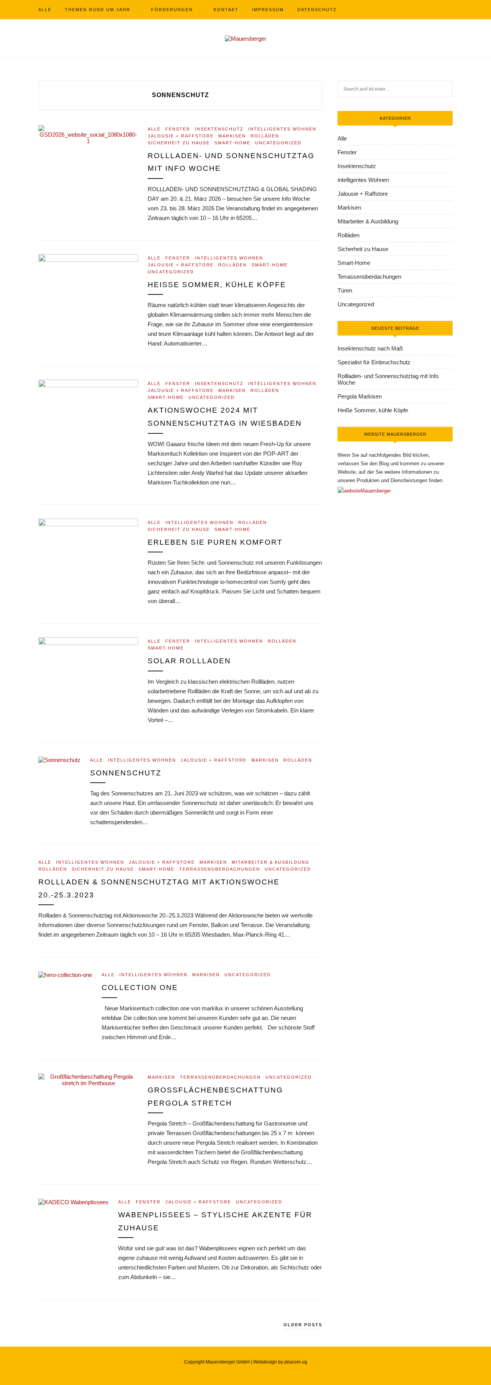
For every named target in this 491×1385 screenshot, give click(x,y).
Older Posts (302, 1324)
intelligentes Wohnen (282, 129)
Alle (44, 9)
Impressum (268, 9)
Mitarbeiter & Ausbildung (271, 862)
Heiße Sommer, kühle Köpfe (217, 285)
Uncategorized (278, 142)
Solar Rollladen (189, 661)
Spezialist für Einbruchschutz (374, 362)
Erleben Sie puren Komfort (215, 542)
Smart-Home (232, 142)
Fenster (177, 129)
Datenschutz (317, 9)
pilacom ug (295, 1362)
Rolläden (264, 136)
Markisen (232, 136)
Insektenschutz (219, 129)
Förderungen (172, 9)
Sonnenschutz (125, 773)
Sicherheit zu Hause (179, 142)
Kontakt (226, 9)
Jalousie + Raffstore (181, 136)
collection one (140, 987)
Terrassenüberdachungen (219, 869)
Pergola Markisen (360, 396)
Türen (345, 290)
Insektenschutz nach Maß (370, 348)
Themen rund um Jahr (97, 9)
